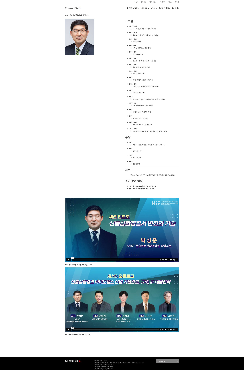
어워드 (145, 8)
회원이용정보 (152, 2)
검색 (137, 2)
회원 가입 (163, 2)
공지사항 (143, 2)
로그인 (177, 2)
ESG (154, 8)
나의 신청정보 (165, 8)
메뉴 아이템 (175, 8)
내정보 (170, 2)
